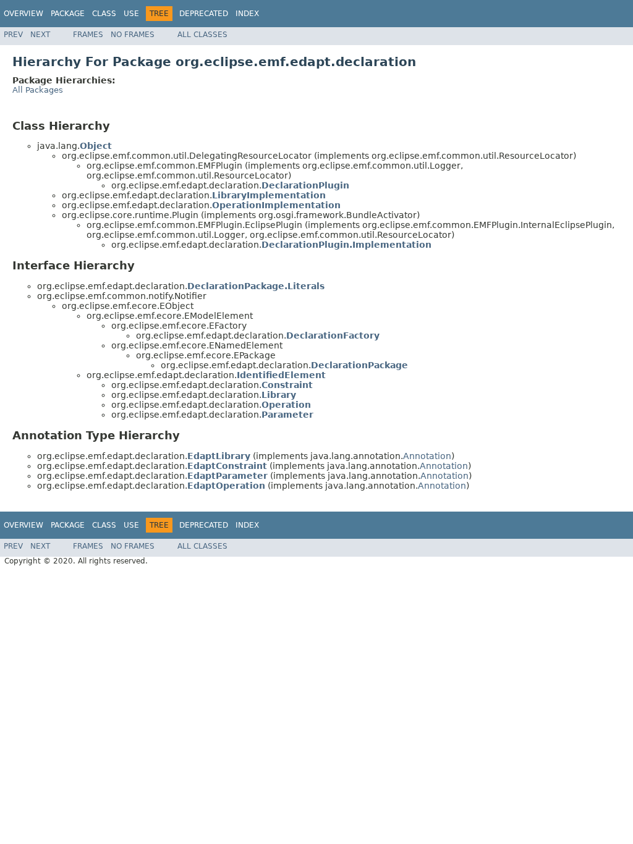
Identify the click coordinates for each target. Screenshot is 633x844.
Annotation (427, 456)
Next (40, 34)
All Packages (37, 90)
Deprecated (203, 13)
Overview (23, 13)
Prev (13, 34)
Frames (88, 34)
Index (247, 13)
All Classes (202, 34)
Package (68, 13)
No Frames (133, 34)
